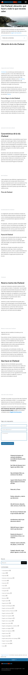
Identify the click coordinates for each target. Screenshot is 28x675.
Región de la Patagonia (7, 618)
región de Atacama (16, 33)
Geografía (4, 590)
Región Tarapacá (6, 641)
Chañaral (3, 72)
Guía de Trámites (6, 593)
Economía (4, 580)
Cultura (3, 573)
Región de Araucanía (7, 608)
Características (5, 570)
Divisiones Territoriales (7, 578)
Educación (4, 583)
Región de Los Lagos (6, 621)
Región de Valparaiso (7, 631)
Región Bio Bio (5, 603)
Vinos (3, 646)
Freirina (9, 94)
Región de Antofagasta (7, 605)
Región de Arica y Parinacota (8, 610)
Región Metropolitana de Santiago (10, 638)
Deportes (4, 575)
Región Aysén (5, 600)
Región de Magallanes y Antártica (9, 626)
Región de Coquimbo (7, 615)
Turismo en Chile (6, 643)
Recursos (4, 598)
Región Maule (5, 636)
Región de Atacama (6, 613)
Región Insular (5, 633)
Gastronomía (5, 588)
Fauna (3, 585)
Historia (4, 595)
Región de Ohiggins (6, 628)
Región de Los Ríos (6, 623)
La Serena (21, 79)
